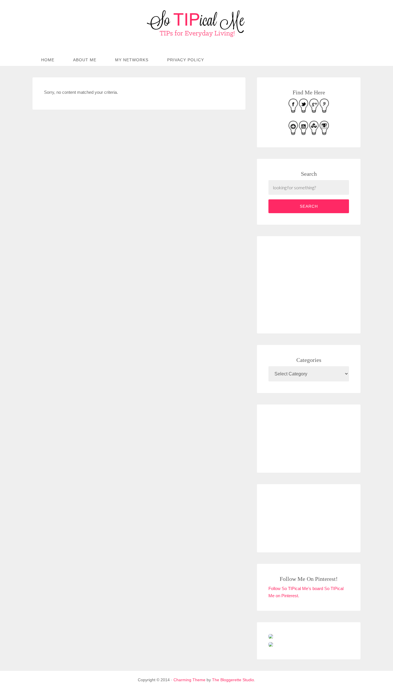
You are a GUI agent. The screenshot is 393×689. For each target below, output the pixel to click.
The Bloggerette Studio (233, 679)
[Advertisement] (311, 284)
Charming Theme (189, 679)
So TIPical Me (196, 23)
